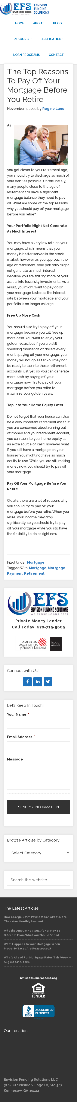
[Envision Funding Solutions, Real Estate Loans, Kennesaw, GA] (38, 1012)
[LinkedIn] (37, 681)
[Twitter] (48, 681)
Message (15, 759)
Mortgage (35, 562)
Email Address (21, 737)
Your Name (18, 714)
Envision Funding (38, 9)
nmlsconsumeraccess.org (38, 978)
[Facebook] (27, 681)
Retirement (34, 573)
